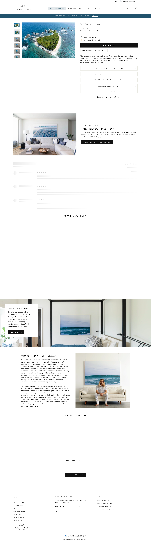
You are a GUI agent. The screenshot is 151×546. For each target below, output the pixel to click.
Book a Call (16, 332)
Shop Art (71, 8)
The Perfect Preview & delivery (109, 80)
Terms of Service (18, 517)
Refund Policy (17, 520)
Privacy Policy (17, 514)
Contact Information (19, 511)
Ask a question (109, 91)
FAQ (14, 508)
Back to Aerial (76, 474)
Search (15, 497)
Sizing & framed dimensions (109, 74)
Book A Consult (18, 506)
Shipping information (109, 86)
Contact (16, 500)
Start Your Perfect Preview (97, 142)
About (82, 8)
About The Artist (18, 503)
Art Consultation (57, 8)
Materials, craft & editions (109, 68)
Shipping (83, 31)
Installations (94, 8)
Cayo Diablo (28, 442)
